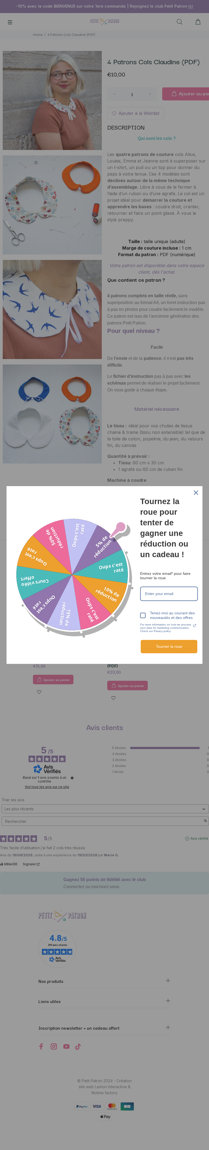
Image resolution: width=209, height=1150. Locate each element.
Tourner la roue (169, 646)
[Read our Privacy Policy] (194, 625)
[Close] (195, 492)
